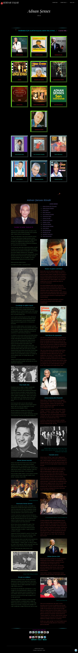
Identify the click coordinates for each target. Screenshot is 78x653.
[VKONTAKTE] (45, 638)
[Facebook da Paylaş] (30, 633)
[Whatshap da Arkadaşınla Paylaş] (36, 633)
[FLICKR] (42, 638)
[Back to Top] (76, 650)
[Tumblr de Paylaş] (47, 633)
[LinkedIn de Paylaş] (42, 633)
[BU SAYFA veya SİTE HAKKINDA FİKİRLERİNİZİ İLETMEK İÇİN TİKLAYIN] (47, 637)
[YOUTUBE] (36, 638)
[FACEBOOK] (33, 638)
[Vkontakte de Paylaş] (39, 633)
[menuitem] (55, 2)
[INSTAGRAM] (30, 638)
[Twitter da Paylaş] (33, 633)
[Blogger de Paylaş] (45, 633)
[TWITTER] (39, 638)
